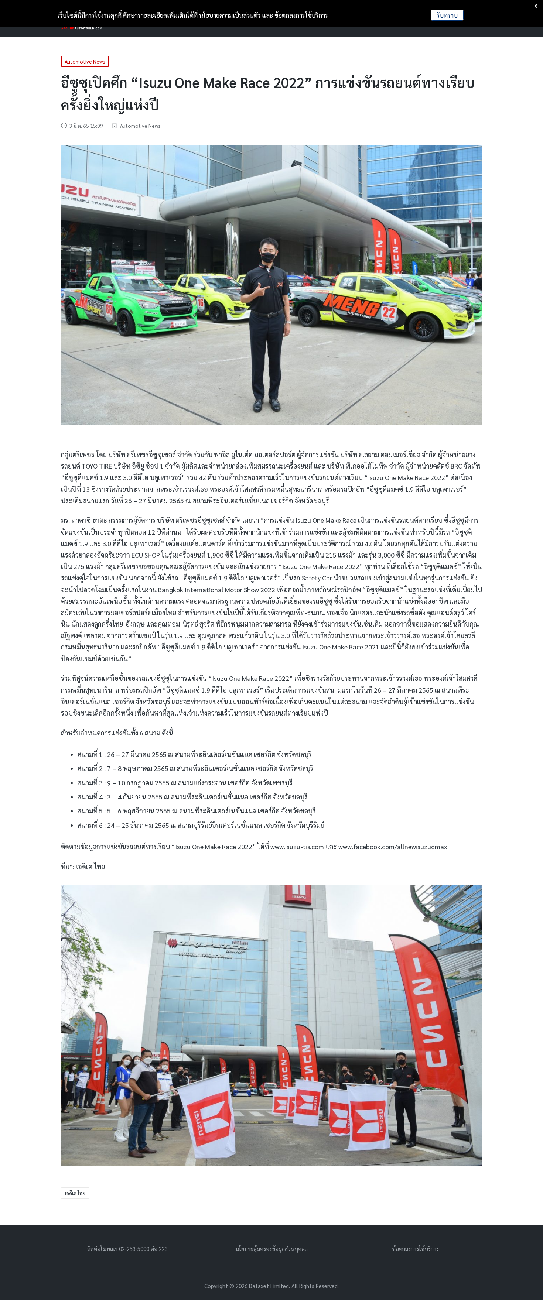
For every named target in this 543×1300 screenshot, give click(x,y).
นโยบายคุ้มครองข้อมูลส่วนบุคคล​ (271, 1248)
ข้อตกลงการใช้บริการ (415, 1248)
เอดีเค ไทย (75, 1193)
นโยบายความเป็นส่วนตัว (229, 15)
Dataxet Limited (269, 1285)
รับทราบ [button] (447, 15)
